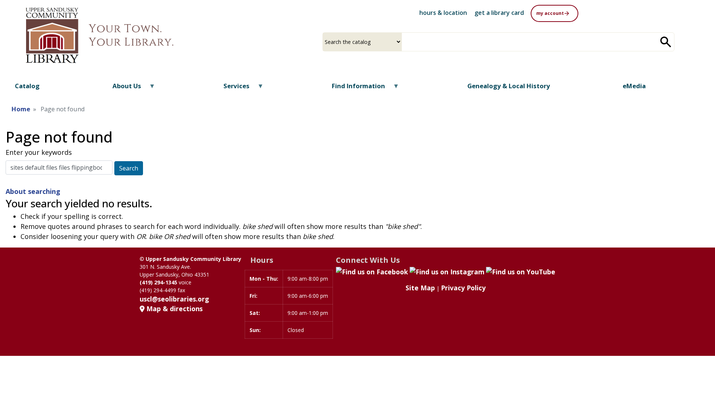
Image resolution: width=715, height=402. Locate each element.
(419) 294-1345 (158, 282)
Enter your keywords (39, 152)
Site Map (420, 287)
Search (128, 168)
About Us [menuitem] (122, 88)
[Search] (666, 42)
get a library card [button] (499, 13)
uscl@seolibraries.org (174, 298)
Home (21, 109)
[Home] (116, 35)
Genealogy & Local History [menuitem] (508, 86)
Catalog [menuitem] (27, 86)
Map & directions (173, 308)
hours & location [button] (443, 13)
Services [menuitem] (232, 88)
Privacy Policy (463, 287)
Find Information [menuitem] (353, 88)
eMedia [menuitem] (634, 86)
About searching (33, 191)
